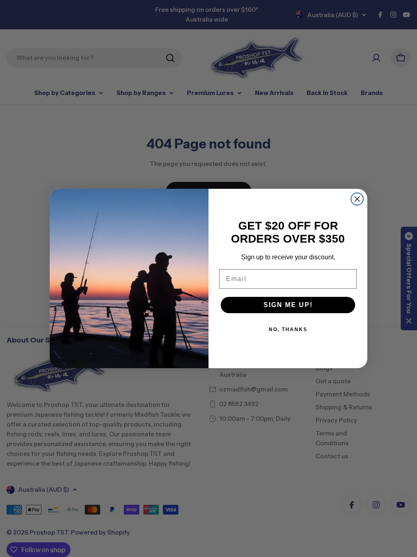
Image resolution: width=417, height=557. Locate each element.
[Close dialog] (357, 199)
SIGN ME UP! (288, 304)
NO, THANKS (288, 329)
